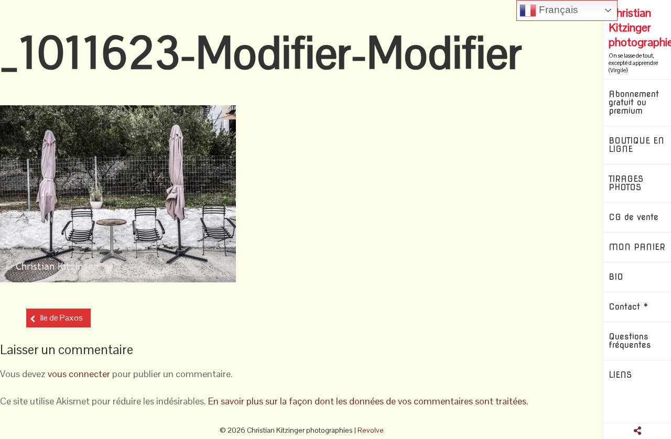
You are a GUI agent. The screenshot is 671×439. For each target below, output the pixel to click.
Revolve (371, 430)
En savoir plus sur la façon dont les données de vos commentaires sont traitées (367, 401)
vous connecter (79, 374)
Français (557, 9)
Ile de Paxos (61, 317)
